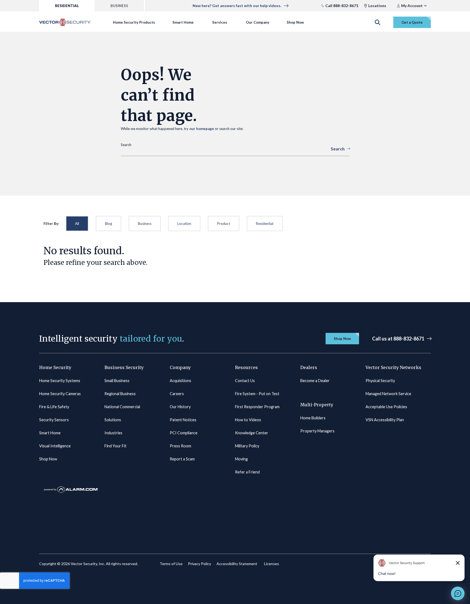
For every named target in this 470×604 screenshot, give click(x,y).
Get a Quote (412, 22)
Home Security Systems (59, 380)
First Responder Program (257, 406)
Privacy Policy (199, 563)
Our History (180, 406)
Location (184, 223)
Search (338, 148)
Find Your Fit (115, 446)
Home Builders (313, 418)
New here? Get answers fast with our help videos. (237, 5)
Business (144, 223)
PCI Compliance (183, 432)
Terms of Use (171, 563)
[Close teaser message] (457, 563)
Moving (241, 459)
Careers (177, 393)
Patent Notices (183, 419)
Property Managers (317, 431)
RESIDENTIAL (67, 6)
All (77, 223)
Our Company (257, 22)
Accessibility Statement (237, 563)
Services (219, 22)
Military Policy (247, 446)
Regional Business (120, 393)
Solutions (112, 419)
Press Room (180, 446)
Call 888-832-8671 (341, 5)
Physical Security (380, 380)
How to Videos (248, 419)
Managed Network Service (388, 393)
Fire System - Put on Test (257, 393)
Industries (113, 432)
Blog (108, 223)
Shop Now (295, 22)
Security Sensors (54, 419)
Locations (377, 5)
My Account (412, 5)
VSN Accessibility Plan (385, 419)
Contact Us (245, 380)
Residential (264, 223)
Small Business (116, 380)
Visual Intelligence (55, 446)
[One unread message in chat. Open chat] (458, 593)
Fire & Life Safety (54, 406)
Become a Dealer (315, 380)
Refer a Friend (247, 472)
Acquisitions (180, 380)
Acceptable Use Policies (386, 406)
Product (223, 223)
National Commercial (122, 406)
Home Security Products (134, 22)
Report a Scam (182, 459)
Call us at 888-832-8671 (398, 339)
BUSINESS (119, 6)
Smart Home (183, 22)
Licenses (271, 563)
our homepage (201, 128)
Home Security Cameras (60, 393)
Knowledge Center (251, 432)
